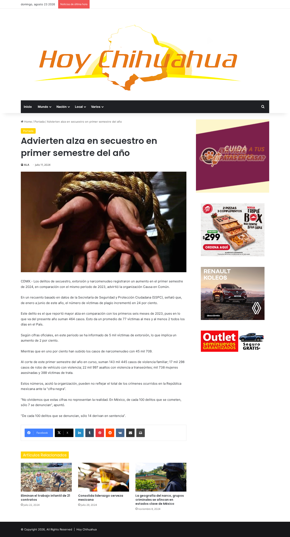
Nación (61, 106)
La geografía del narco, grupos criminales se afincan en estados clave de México (159, 500)
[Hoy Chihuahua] (138, 54)
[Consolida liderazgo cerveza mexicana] (103, 477)
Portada (39, 121)
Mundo (43, 106)
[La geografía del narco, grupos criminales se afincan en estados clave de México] (160, 477)
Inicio (28, 106)
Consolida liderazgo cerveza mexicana (100, 498)
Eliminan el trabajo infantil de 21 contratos (45, 498)
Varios (95, 106)
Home (27, 121)
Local (79, 106)
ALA (26, 164)
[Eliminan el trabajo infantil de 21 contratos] (46, 477)
